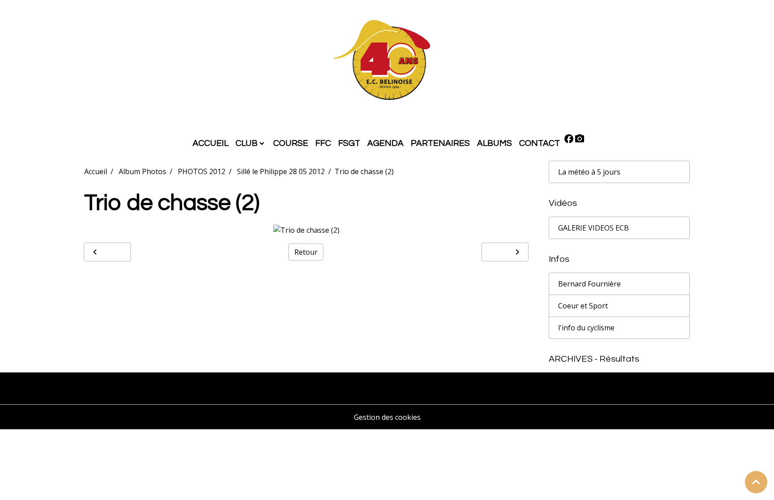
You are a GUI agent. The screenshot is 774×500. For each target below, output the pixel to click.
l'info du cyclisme (586, 328)
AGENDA (385, 143)
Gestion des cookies (387, 417)
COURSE (290, 143)
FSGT (349, 143)
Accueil (95, 171)
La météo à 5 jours (589, 172)
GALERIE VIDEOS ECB (593, 228)
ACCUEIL (210, 143)
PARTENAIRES (440, 143)
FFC (323, 143)
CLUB (247, 143)
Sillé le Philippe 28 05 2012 (281, 171)
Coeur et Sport (583, 306)
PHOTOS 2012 (201, 171)
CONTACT (539, 143)
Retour (306, 252)
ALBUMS (494, 143)
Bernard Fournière (589, 284)
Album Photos (142, 171)
